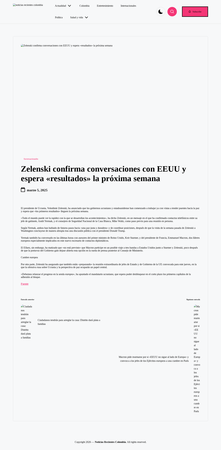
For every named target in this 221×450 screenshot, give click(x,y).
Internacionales (31, 159)
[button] (195, 11)
